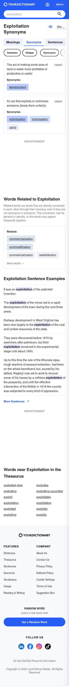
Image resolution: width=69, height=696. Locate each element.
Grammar (9, 573)
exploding (10, 491)
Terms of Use (44, 586)
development (17, 87)
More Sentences (14, 401)
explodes (42, 485)
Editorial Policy (44, 573)
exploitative (43, 503)
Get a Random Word (34, 622)
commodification (20, 247)
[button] (47, 4)
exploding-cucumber (49, 491)
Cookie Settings (45, 579)
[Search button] (59, 14)
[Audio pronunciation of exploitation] (50, 27)
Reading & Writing (14, 593)
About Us (41, 553)
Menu (60, 4)
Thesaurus (10, 559)
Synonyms (33, 42)
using (12, 127)
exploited (10, 509)
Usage (7, 586)
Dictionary (9, 553)
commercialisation (21, 239)
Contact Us (42, 559)
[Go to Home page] (19, 4)
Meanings (13, 42)
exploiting (10, 514)
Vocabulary (10, 579)
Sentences (55, 42)
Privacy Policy (44, 566)
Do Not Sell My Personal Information (34, 660)
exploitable (43, 497)
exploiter (42, 509)
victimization (17, 119)
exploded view (13, 485)
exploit (8, 497)
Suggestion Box (45, 593)
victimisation (40, 119)
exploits (41, 514)
